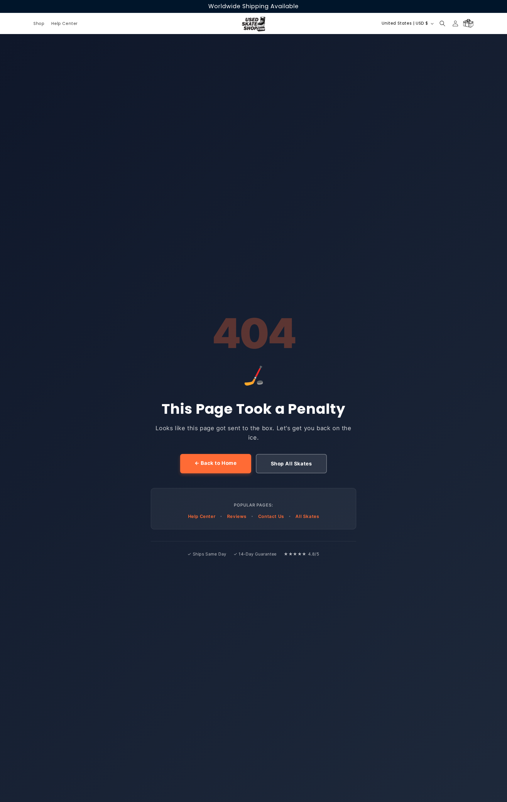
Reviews (236, 516)
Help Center (202, 516)
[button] (442, 23)
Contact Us (271, 516)
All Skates (307, 516)
